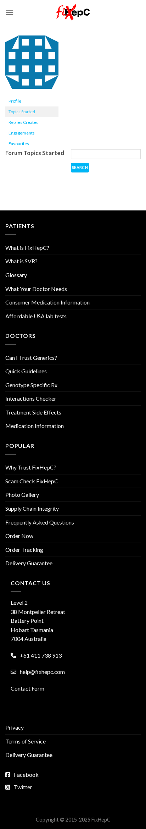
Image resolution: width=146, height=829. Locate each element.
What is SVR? (21, 261)
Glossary (16, 274)
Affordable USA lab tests (36, 316)
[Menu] (9, 12)
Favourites (19, 143)
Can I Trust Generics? (31, 357)
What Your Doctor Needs (36, 288)
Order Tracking (24, 549)
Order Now (19, 535)
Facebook (26, 774)
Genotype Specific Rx (31, 384)
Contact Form (27, 688)
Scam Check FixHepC (31, 481)
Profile (15, 101)
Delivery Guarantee (28, 563)
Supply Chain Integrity (32, 508)
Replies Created (24, 122)
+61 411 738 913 (41, 655)
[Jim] (31, 65)
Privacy (14, 727)
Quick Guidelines (26, 371)
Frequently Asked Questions (39, 522)
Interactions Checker (30, 398)
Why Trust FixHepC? (30, 467)
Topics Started (22, 111)
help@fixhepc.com (42, 671)
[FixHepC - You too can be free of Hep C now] (73, 12)
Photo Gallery (22, 494)
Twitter (23, 787)
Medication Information (34, 425)
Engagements (22, 133)
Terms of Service (25, 741)
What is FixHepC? (27, 247)
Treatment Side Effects (33, 412)
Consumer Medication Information (47, 302)
